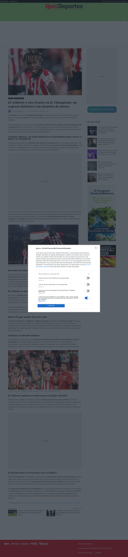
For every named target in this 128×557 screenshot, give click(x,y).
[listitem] (64, 274)
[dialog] (64, 278)
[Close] (96, 248)
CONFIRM (51, 305)
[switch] (87, 278)
